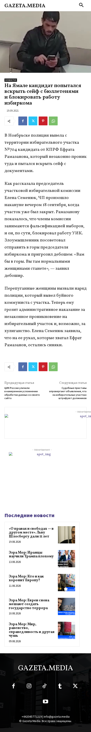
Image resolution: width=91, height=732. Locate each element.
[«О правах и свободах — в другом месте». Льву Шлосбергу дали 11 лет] (66, 534)
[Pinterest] (43, 121)
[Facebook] (22, 121)
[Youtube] (45, 702)
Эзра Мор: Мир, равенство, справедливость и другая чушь (32, 630)
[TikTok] (44, 687)
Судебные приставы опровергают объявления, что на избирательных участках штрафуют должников (68, 393)
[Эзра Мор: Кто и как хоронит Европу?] (66, 582)
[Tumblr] (59, 687)
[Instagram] (29, 687)
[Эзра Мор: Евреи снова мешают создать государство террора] (66, 606)
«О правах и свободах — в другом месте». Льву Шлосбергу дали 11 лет (31, 532)
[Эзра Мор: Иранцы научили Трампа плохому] (66, 558)
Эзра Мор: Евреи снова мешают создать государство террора (29, 604)
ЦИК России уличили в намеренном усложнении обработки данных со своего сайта (22, 393)
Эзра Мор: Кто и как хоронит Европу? (26, 578)
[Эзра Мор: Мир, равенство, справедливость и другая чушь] (66, 630)
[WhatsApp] (53, 121)
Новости (10, 80)
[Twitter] (32, 121)
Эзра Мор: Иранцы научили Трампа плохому (31, 554)
